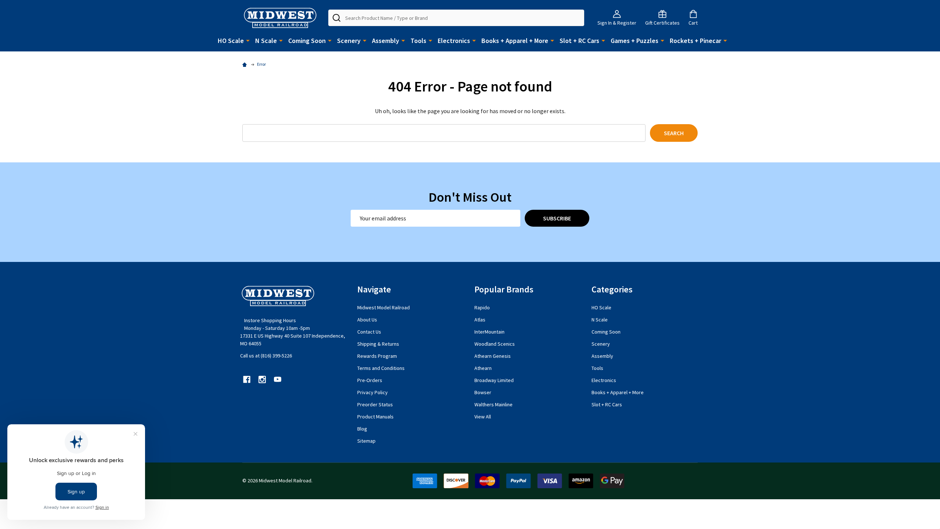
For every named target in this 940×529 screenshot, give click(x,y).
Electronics (454, 40)
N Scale (266, 40)
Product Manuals (375, 416)
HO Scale (231, 40)
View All (482, 416)
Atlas (479, 319)
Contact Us (369, 331)
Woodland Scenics (494, 344)
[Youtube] (277, 379)
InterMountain (489, 331)
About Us (367, 319)
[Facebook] (246, 379)
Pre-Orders (369, 380)
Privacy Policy (372, 392)
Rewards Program (377, 356)
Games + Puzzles (634, 40)
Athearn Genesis (492, 356)
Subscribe (557, 218)
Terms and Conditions (381, 368)
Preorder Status (375, 404)
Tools (418, 40)
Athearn (483, 368)
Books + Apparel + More (514, 40)
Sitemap (366, 441)
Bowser (482, 392)
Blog (362, 428)
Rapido (482, 307)
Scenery (349, 40)
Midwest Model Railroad (383, 307)
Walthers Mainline (493, 404)
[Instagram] (262, 379)
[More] (248, 40)
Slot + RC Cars (579, 40)
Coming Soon (307, 40)
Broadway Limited (494, 380)
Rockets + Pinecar (695, 40)
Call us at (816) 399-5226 (266, 355)
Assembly (385, 40)
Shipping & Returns (378, 344)
